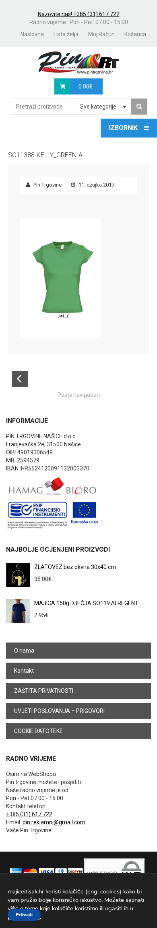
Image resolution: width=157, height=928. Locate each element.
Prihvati (24, 915)
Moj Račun (101, 34)
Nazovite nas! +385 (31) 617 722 (79, 14)
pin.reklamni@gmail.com (54, 822)
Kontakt (24, 670)
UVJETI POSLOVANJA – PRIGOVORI (59, 711)
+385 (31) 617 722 (29, 814)
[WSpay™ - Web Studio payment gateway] (114, 872)
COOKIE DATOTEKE (38, 731)
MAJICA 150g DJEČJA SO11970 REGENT (86, 603)
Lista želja (66, 34)
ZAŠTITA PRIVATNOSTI (43, 691)
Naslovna (32, 34)
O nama (24, 650)
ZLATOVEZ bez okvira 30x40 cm (75, 567)
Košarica (135, 34)
